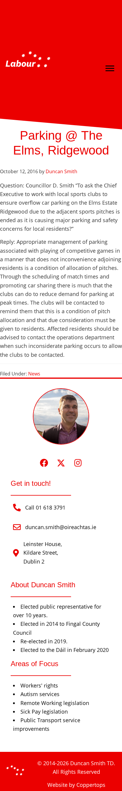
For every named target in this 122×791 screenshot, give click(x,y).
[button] (44, 463)
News (34, 373)
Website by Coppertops (76, 784)
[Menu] (110, 68)
